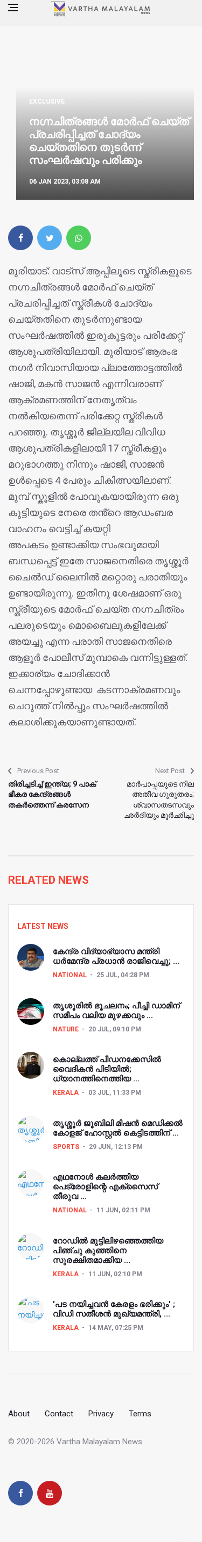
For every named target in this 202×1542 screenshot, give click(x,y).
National (70, 975)
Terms (140, 1414)
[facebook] (20, 238)
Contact (59, 1414)
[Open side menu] (13, 7)
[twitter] (49, 238)
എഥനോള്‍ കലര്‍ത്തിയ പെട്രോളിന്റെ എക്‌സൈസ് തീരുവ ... (105, 1186)
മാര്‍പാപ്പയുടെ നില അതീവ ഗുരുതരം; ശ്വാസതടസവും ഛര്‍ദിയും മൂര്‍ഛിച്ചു (159, 800)
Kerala (66, 1092)
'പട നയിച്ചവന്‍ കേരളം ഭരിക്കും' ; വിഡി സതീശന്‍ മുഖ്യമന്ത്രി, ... (114, 1309)
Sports (66, 1147)
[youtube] (49, 1493)
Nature (66, 1029)
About (19, 1414)
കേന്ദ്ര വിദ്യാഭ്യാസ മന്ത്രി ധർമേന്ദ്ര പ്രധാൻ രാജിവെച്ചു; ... (116, 956)
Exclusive (47, 101)
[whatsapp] (78, 238)
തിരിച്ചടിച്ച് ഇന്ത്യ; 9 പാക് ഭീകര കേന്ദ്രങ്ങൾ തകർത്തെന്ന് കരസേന (52, 794)
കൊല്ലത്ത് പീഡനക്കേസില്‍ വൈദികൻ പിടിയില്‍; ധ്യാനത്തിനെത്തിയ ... (107, 1068)
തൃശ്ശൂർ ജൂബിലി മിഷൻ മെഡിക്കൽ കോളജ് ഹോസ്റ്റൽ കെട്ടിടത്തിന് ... (118, 1128)
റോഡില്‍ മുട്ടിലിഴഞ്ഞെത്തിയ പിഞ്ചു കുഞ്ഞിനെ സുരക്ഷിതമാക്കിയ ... (108, 1250)
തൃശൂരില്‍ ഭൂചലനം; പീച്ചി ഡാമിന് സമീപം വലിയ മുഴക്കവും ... (116, 1010)
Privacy (101, 1414)
